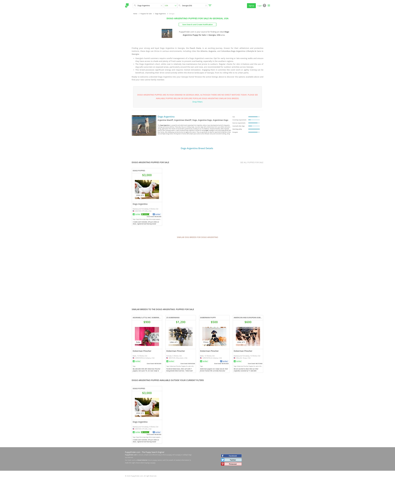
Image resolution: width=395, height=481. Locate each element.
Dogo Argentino (160, 14)
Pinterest (233, 464)
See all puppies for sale (251, 162)
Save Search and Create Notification (197, 24)
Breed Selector (142, 460)
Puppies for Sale (146, 14)
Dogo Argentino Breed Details (197, 148)
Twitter (233, 460)
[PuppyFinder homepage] (127, 5)
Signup (251, 5)
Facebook (233, 456)
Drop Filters (197, 102)
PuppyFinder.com (132, 452)
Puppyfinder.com (131, 455)
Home (135, 14)
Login (259, 5)
